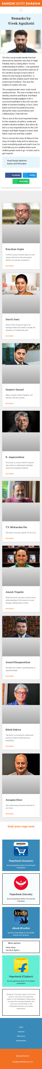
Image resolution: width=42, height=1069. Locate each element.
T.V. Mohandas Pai (16, 527)
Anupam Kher (14, 799)
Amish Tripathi (15, 592)
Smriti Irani (12, 319)
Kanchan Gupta (15, 249)
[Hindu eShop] (21, 947)
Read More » (10, 266)
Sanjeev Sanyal (15, 389)
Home (21, 1027)
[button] (21, 10)
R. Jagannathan (15, 457)
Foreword (21, 1031)
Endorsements (21, 1040)
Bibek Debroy (13, 729)
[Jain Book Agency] (21, 950)
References (21, 1036)
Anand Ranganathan (18, 662)
